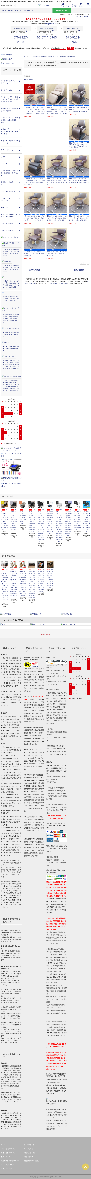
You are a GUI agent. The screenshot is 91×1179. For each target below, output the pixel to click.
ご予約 (71, 48)
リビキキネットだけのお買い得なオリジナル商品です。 (11, 335)
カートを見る (28, 1149)
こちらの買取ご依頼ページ (57, 284)
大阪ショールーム (46, 29)
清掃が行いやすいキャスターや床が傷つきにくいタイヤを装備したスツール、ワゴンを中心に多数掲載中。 (11, 284)
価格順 (26, 80)
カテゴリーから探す (16, 11)
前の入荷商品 (34, 270)
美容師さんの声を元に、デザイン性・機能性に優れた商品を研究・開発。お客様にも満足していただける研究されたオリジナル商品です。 (11, 366)
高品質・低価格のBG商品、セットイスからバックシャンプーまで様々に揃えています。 (11, 299)
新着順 (31, 80)
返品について (5, 1157)
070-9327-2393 (20, 40)
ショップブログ (6, 1169)
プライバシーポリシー (8, 1165)
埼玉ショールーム (73, 29)
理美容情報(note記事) (31, 1161)
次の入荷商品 (79, 270)
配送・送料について (8, 1153)
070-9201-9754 (73, 40)
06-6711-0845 (47, 37)
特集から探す (31, 11)
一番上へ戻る (45, 634)
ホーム (4, 11)
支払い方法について (8, 1149)
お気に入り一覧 (29, 1153)
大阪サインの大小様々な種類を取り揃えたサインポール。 (11, 349)
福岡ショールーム (20, 29)
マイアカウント (29, 1145)
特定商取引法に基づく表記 (10, 1161)
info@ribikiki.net (51, 24)
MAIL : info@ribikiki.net (82, 16)
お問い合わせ (28, 1157)
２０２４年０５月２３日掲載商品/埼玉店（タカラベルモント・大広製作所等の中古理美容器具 (51, 56)
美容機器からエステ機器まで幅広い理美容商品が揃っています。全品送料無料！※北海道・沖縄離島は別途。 (11, 319)
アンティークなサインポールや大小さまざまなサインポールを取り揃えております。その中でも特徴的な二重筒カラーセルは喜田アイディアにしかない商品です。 (11, 386)
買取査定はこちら (61, 10)
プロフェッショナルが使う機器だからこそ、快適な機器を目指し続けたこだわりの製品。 (11, 252)
